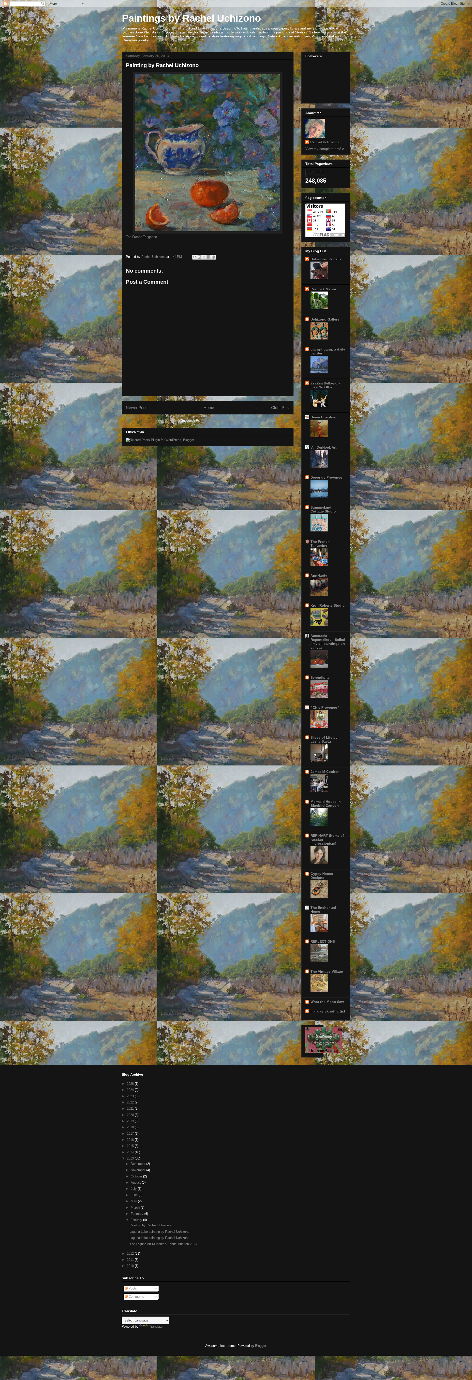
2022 (131, 1102)
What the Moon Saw (327, 1002)
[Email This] (194, 257)
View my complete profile (324, 149)
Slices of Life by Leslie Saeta (324, 739)
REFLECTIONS (322, 941)
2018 (131, 1127)
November (138, 1170)
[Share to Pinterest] (213, 257)
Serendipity (320, 677)
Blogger (260, 1346)
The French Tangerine (141, 237)
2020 (131, 1115)
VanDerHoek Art (323, 447)
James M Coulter (324, 772)
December (138, 1164)
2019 (131, 1121)
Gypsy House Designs (321, 876)
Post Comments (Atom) (218, 420)
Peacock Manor (323, 289)
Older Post (280, 408)
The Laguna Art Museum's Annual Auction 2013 (163, 1244)
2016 (131, 1140)
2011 (131, 1260)
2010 (131, 1266)
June (135, 1195)
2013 (131, 1158)
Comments (136, 1296)
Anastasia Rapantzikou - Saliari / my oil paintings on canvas (327, 641)
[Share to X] (204, 257)
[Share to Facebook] (208, 257)
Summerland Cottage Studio (323, 509)
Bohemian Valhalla (325, 259)
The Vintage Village (326, 971)
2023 (131, 1096)
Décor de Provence (326, 477)
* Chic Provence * (324, 707)
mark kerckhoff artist (327, 1011)
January (137, 1220)
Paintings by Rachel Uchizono (191, 18)
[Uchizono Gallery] (323, 1052)
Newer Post (136, 408)
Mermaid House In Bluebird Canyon (325, 803)
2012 (131, 1253)
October (137, 1176)
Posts (132, 1288)
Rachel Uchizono (324, 142)
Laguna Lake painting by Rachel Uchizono (159, 1231)
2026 (131, 1084)
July (134, 1188)
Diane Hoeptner (323, 417)
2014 (131, 1152)
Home (209, 408)
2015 (131, 1146)
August (136, 1182)
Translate (155, 1326)
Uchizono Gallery (324, 319)
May (134, 1201)
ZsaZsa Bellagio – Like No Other (325, 385)
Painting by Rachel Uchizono (150, 1225)
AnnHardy (318, 575)
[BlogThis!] (199, 257)
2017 (131, 1133)
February (137, 1214)
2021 (131, 1108)
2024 (131, 1090)
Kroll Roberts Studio (327, 605)
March (136, 1207)
